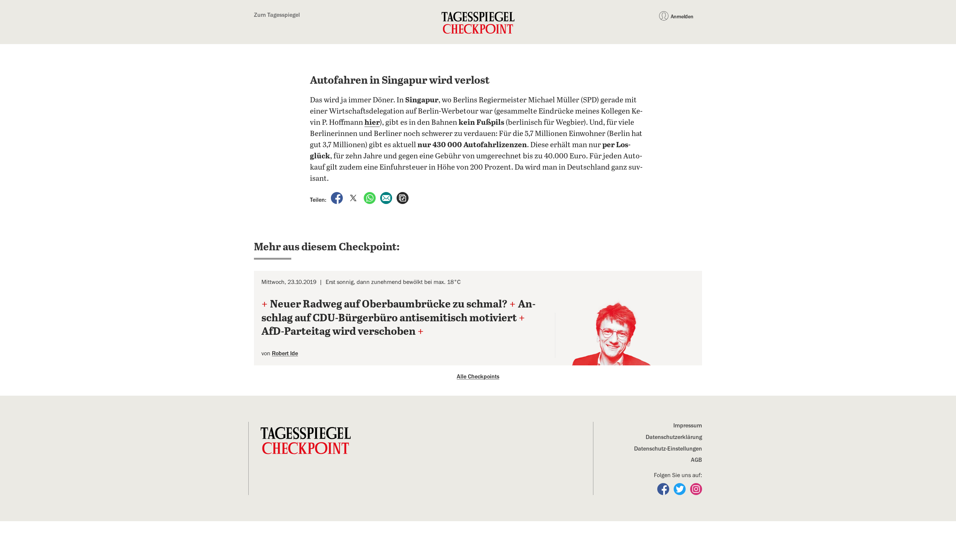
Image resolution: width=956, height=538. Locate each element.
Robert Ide (285, 353)
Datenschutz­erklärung (674, 437)
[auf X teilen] (354, 198)
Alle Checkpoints (478, 377)
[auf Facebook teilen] (337, 198)
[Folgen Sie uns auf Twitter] (680, 489)
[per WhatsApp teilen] (370, 198)
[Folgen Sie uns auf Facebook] (664, 489)
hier (372, 122)
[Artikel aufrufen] (403, 198)
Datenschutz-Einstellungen (668, 449)
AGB (696, 460)
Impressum (687, 426)
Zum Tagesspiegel (277, 15)
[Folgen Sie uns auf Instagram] (696, 489)
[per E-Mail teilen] (387, 198)
